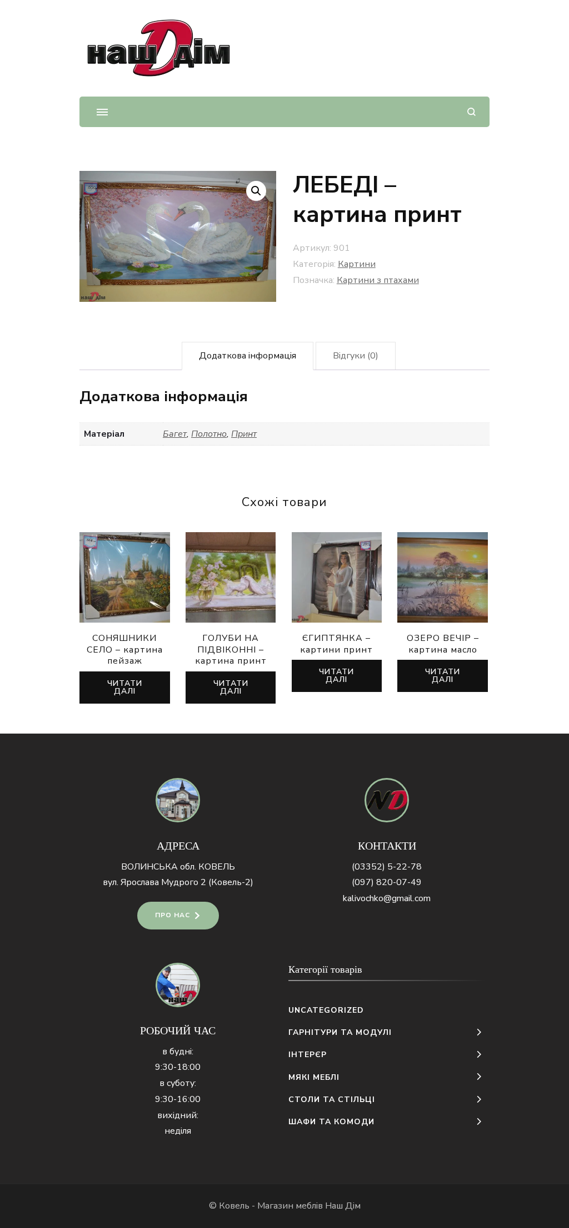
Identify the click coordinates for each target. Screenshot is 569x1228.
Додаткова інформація (247, 356)
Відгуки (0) (355, 356)
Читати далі (124, 687)
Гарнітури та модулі (340, 1032)
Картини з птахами (378, 280)
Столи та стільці (331, 1099)
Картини (357, 264)
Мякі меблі (314, 1077)
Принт (244, 434)
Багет (175, 434)
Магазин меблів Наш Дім (309, 1206)
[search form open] (471, 111)
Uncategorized (326, 1010)
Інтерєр (307, 1054)
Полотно (209, 434)
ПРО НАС (172, 915)
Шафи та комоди (331, 1121)
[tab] (247, 356)
